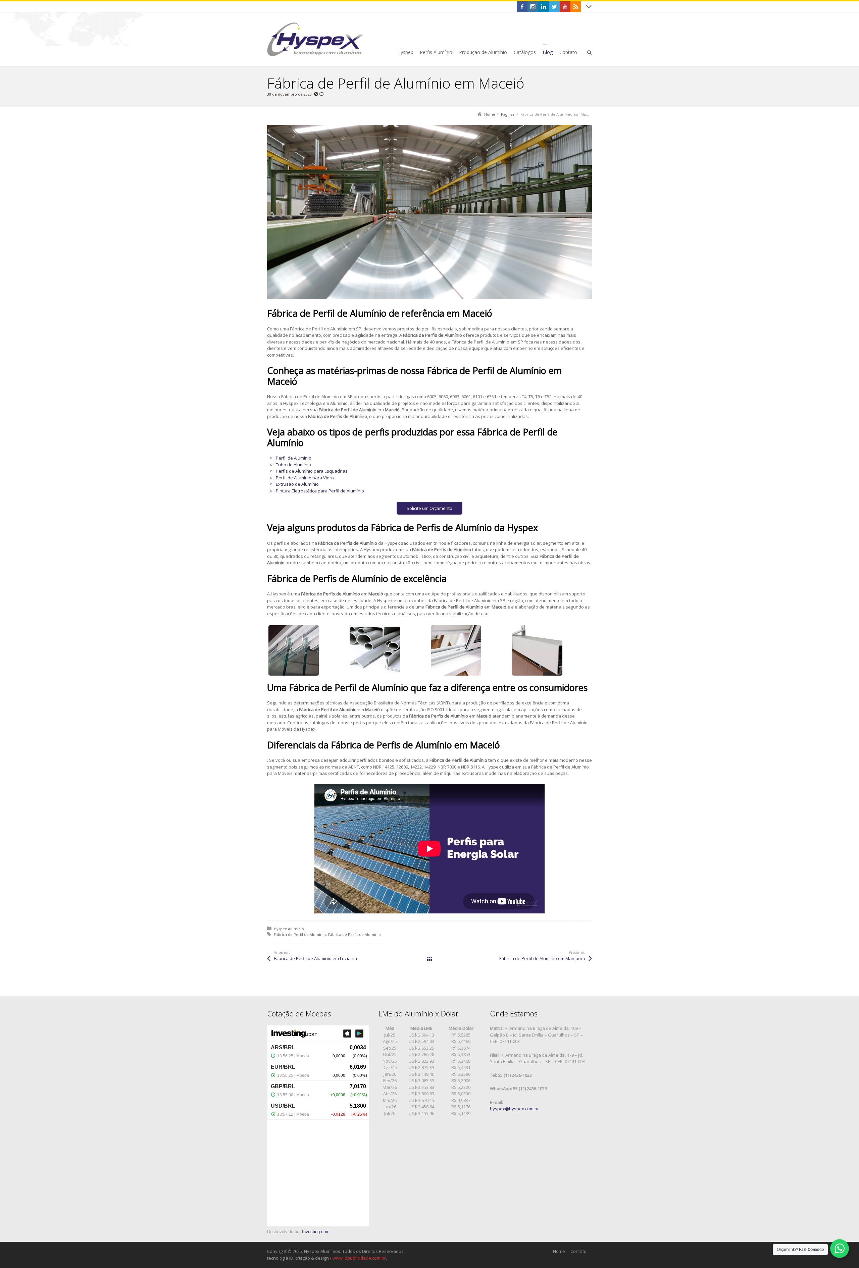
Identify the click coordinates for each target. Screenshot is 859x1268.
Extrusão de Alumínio (297, 484)
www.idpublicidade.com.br (359, 1258)
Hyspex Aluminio (289, 928)
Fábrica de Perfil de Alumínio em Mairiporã (542, 958)
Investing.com (316, 1231)
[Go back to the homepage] (315, 39)
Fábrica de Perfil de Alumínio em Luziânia (315, 958)
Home (559, 1251)
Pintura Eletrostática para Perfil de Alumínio (320, 491)
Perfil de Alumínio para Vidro (305, 478)
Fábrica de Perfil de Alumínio (300, 934)
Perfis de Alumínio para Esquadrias (312, 471)
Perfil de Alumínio (293, 458)
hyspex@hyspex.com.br (514, 1109)
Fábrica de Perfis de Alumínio (354, 934)
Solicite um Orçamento (429, 508)
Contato (578, 1251)
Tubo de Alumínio (293, 465)
